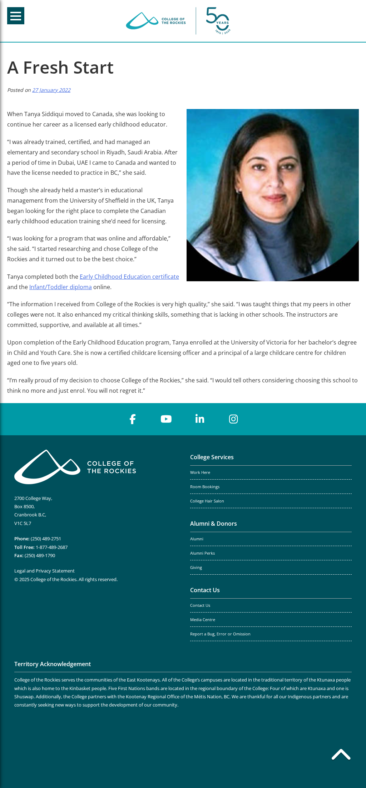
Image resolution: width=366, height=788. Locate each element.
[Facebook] (133, 419)
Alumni (196, 538)
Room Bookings (204, 486)
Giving (196, 567)
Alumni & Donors (213, 523)
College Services (212, 457)
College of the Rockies (179, 21)
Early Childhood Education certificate (129, 277)
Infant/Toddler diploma (60, 287)
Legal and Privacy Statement (44, 571)
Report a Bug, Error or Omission (220, 633)
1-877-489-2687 (52, 547)
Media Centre (202, 619)
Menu (15, 15)
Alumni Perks (202, 553)
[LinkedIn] (200, 419)
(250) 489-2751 (46, 538)
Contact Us (205, 590)
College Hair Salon (207, 501)
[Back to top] (341, 756)
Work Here (200, 472)
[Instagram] (233, 419)
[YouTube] (166, 419)
